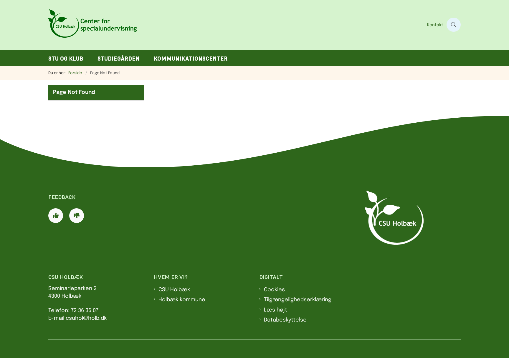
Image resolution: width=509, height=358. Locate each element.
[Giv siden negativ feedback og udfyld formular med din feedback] (76, 215)
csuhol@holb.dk (86, 318)
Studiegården (118, 58)
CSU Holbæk (174, 289)
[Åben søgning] (454, 25)
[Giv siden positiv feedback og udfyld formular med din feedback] (55, 215)
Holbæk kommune (181, 299)
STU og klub (65, 58)
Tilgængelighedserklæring (297, 299)
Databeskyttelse (285, 320)
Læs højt (275, 310)
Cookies (274, 289)
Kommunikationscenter (190, 58)
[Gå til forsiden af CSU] (236, 24)
